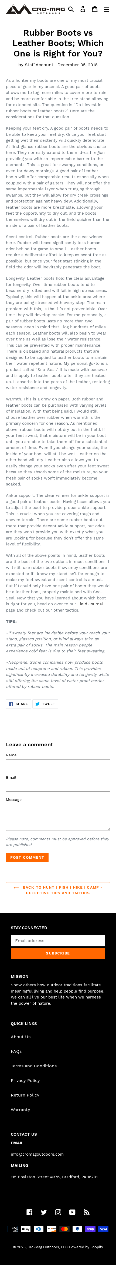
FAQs (16, 1051)
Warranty (20, 1109)
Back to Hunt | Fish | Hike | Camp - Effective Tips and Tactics (62, 890)
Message (14, 799)
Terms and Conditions (34, 1065)
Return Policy (25, 1095)
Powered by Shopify (86, 1247)
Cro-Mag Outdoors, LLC (48, 1247)
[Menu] (106, 9)
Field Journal (90, 604)
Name (11, 755)
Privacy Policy (25, 1080)
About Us (20, 1036)
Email (11, 777)
